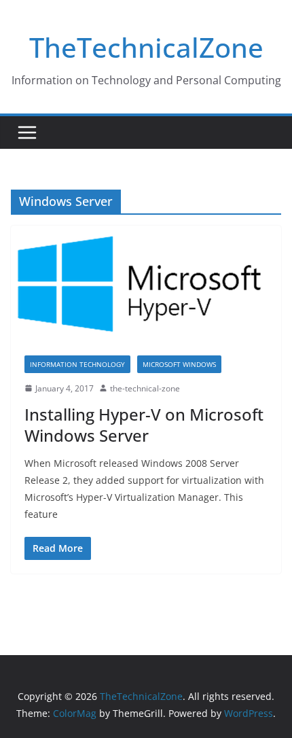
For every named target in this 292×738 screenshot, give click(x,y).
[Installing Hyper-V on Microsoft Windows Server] (146, 283)
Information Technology (77, 364)
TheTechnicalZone (146, 47)
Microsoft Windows (179, 364)
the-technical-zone (145, 388)
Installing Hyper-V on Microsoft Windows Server (143, 424)
